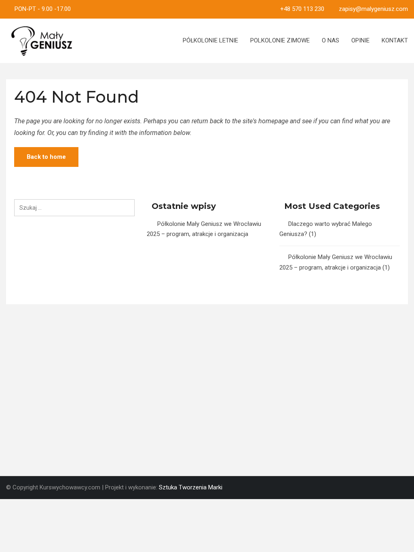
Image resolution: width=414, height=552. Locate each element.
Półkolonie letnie (210, 40)
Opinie (360, 40)
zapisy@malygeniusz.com (373, 9)
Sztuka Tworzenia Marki (190, 487)
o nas (330, 40)
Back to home (46, 156)
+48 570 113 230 (302, 9)
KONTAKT (395, 40)
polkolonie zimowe (280, 40)
